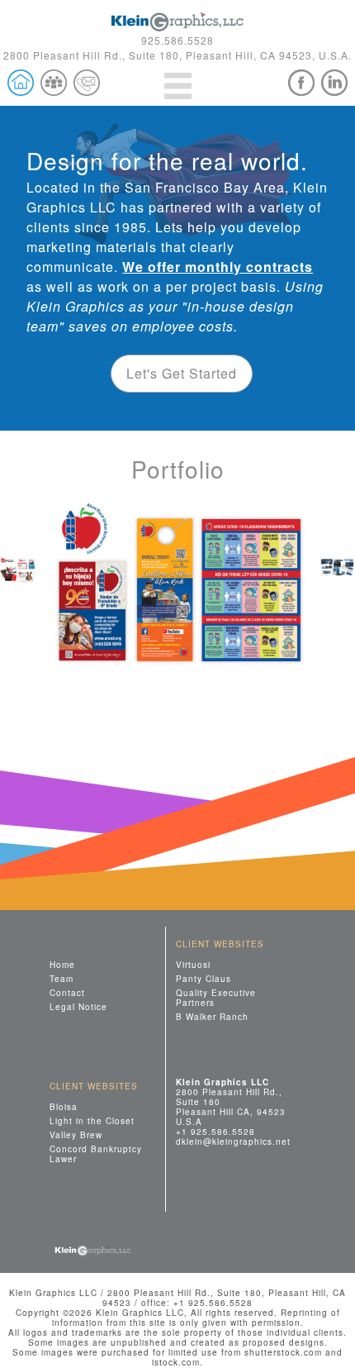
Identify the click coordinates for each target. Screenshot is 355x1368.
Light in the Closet (92, 1120)
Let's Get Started (181, 373)
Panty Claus (203, 978)
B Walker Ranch (212, 1016)
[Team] (53, 82)
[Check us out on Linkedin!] (334, 82)
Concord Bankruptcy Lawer (96, 1153)
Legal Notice (78, 1006)
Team (61, 978)
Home (62, 964)
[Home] (20, 82)
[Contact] (86, 82)
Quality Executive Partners (216, 997)
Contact (67, 992)
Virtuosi (193, 964)
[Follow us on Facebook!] (301, 82)
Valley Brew (76, 1134)
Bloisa (64, 1106)
